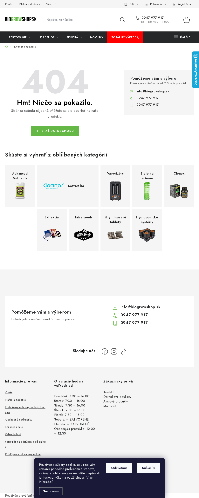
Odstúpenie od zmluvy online (23, 454)
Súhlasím (148, 468)
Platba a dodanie (29, 4)
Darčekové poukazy (117, 397)
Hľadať (122, 20)
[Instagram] (114, 351)
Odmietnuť (119, 468)
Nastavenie (51, 491)
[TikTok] (123, 351)
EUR (132, 4)
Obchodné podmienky (18, 420)
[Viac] (182, 37)
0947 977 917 (152, 18)
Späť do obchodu (58, 131)
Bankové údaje (14, 427)
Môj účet (109, 406)
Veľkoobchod (13, 434)
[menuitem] (20, 37)
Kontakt (108, 392)
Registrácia (184, 4)
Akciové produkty (115, 401)
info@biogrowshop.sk (152, 91)
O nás (8, 4)
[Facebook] (105, 351)
